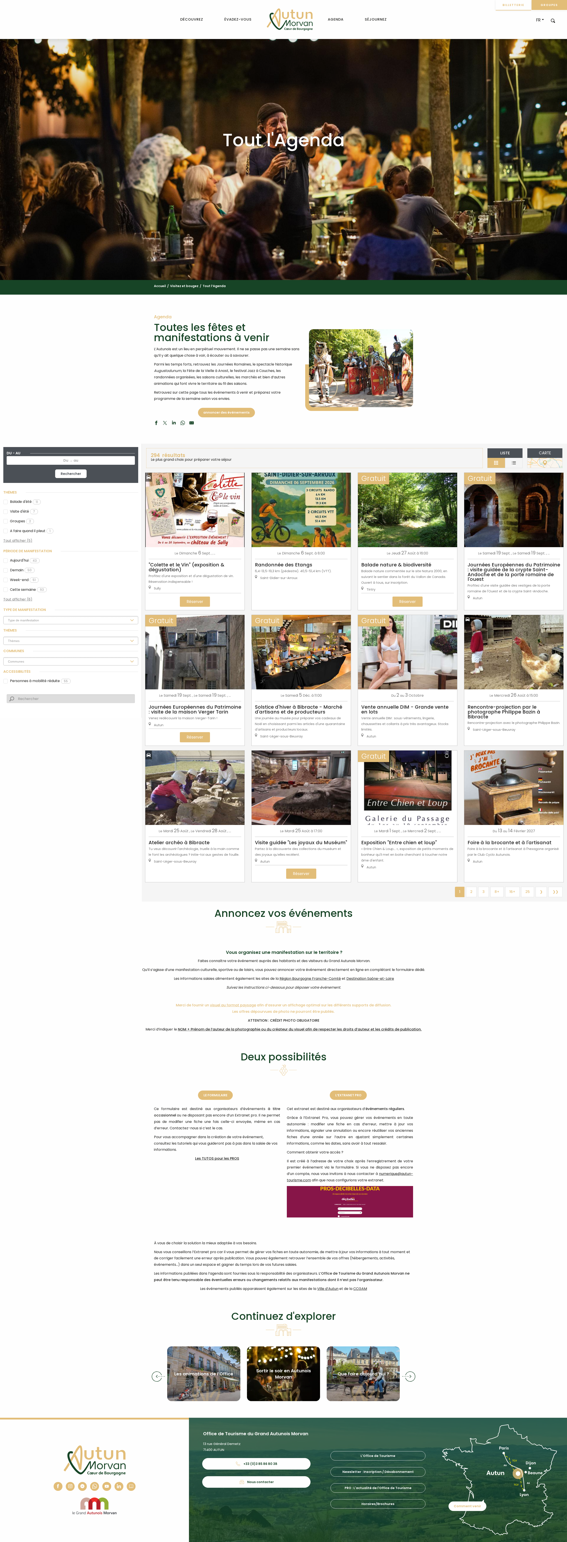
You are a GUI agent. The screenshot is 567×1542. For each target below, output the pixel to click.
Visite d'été (22, 511)
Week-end (23, 579)
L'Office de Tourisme (378, 1456)
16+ (512, 891)
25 (527, 891)
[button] (553, 20)
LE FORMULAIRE (215, 1095)
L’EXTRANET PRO (348, 1095)
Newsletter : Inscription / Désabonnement (378, 1472)
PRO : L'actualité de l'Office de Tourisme (378, 1488)
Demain (21, 570)
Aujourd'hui (23, 560)
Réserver (195, 601)
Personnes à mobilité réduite (39, 680)
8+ (497, 891)
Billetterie (513, 5)
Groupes (549, 5)
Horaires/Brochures (377, 1504)
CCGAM (360, 1288)
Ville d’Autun (327, 1288)
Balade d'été (24, 501)
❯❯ (555, 891)
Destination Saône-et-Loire (370, 978)
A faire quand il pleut (30, 530)
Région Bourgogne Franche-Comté (310, 978)
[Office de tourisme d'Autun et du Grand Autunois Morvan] (290, 19)
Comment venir (467, 1506)
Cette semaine (27, 589)
